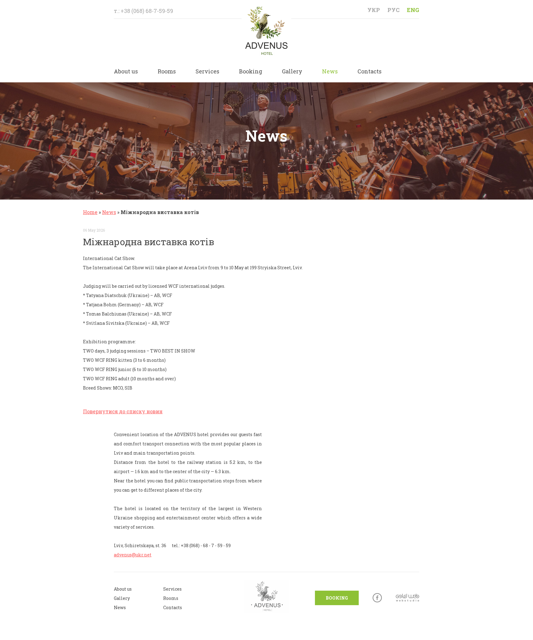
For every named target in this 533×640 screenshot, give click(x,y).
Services (207, 71)
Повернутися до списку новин (123, 411)
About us (126, 71)
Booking (250, 71)
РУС (393, 10)
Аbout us (123, 589)
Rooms (167, 71)
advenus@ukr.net (132, 555)
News (330, 71)
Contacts (369, 71)
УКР (373, 10)
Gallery (292, 71)
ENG (413, 10)
